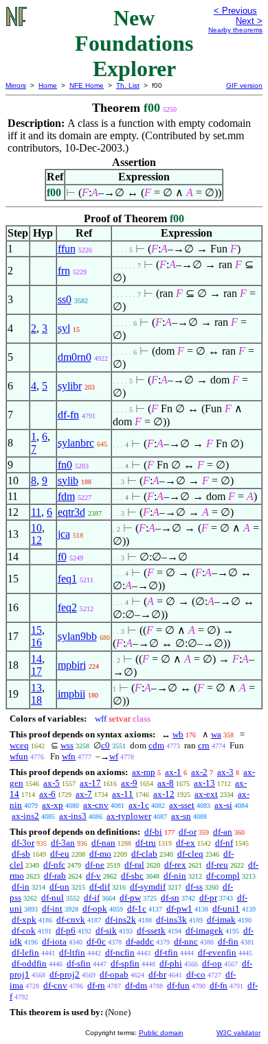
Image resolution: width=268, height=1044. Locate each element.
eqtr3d (71, 512)
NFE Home (86, 85)
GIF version (244, 85)
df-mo (100, 854)
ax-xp (52, 805)
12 (36, 540)
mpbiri (72, 665)
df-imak (221, 919)
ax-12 (164, 794)
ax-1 (173, 772)
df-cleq (190, 854)
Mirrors (15, 85)
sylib (68, 480)
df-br (157, 974)
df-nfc (54, 864)
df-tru (145, 843)
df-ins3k (171, 919)
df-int (52, 908)
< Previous (235, 10)
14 (36, 659)
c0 (105, 745)
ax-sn (181, 816)
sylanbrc (76, 443)
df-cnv (55, 985)
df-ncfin (120, 952)
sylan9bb (77, 636)
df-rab (55, 875)
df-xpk (24, 919)
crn (204, 745)
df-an (222, 832)
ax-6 (47, 794)
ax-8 (165, 783)
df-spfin (125, 963)
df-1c (136, 908)
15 (36, 630)
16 (36, 642)
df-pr (208, 897)
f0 (62, 556)
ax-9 (129, 783)
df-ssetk (151, 930)
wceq (19, 745)
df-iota (54, 941)
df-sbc (132, 875)
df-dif (99, 886)
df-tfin (166, 952)
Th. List (127, 85)
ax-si (223, 805)
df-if (92, 897)
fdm (66, 496)
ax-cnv (96, 805)
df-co (195, 974)
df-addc (140, 941)
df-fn (68, 414)
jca (64, 534)
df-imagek (204, 930)
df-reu (217, 864)
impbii (71, 694)
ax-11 (122, 794)
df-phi (170, 963)
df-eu (59, 854)
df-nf (224, 843)
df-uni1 (226, 908)
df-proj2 (64, 974)
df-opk (94, 908)
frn (64, 270)
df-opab (114, 974)
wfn (69, 756)
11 (36, 512)
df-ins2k (120, 919)
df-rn (96, 985)
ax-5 (51, 783)
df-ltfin (72, 952)
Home (47, 85)
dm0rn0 (74, 357)
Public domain (161, 1032)
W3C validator (238, 1032)
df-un (59, 886)
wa (216, 734)
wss (67, 745)
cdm (156, 745)
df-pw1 (179, 908)
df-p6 (66, 930)
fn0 (65, 465)
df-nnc (186, 941)
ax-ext (206, 794)
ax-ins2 (25, 816)
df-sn (170, 897)
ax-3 (225, 772)
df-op (212, 963)
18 (36, 700)
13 (36, 687)
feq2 (67, 607)
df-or (188, 832)
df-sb (21, 854)
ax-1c (139, 805)
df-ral (134, 864)
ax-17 (90, 783)
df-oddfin (29, 963)
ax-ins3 (73, 816)
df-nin (175, 875)
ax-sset (181, 805)
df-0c (96, 941)
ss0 (64, 299)
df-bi (153, 832)
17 (36, 671)
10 (36, 528)
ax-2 (199, 772)
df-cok (24, 930)
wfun (19, 756)
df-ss (194, 886)
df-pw (130, 897)
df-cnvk (70, 919)
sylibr (70, 386)
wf (113, 756)
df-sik (106, 930)
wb (177, 734)
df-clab (144, 854)
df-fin (228, 941)
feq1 (67, 578)
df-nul (52, 897)
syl (64, 328)
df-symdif (148, 886)
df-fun (178, 985)
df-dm (136, 985)
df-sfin (79, 963)
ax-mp (143, 772)
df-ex (185, 843)
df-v (93, 875)
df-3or (23, 843)
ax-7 (84, 794)
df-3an (63, 843)
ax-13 (204, 783)
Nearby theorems (235, 30)
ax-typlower (129, 816)
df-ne (94, 864)
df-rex (175, 864)
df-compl (223, 875)
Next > (249, 21)
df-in (21, 886)
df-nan (103, 843)
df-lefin (25, 952)
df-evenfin (217, 952)
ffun (67, 248)
